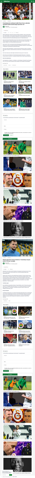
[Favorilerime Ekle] (8, 32)
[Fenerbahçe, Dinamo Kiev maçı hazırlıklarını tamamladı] (10, 326)
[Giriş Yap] (33, 1)
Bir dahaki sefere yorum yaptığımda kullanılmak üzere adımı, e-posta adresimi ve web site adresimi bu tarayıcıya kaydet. (18, 133)
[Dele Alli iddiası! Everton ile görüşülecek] (17, 197)
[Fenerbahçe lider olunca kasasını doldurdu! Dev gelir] (25, 313)
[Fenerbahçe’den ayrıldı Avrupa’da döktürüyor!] (25, 340)
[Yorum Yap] (10, 32)
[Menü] (1, 1)
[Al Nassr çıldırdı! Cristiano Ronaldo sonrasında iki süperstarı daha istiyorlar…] (17, 165)
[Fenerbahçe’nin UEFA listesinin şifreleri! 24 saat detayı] (10, 77)
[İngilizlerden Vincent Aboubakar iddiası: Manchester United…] (17, 214)
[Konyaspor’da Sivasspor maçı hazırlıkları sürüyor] (17, 148)
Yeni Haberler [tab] (10, 138)
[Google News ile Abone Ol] (6, 30)
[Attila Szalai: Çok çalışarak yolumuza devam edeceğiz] (25, 77)
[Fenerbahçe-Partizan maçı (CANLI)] (25, 91)
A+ (12, 32)
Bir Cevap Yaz (5, 115)
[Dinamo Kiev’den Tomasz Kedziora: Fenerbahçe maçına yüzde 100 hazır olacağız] (10, 104)
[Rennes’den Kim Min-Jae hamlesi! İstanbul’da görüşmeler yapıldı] (10, 91)
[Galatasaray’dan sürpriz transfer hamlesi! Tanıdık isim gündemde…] (17, 181)
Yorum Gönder (6, 135)
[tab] (25, 139)
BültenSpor (7, 1)
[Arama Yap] (31, 1)
